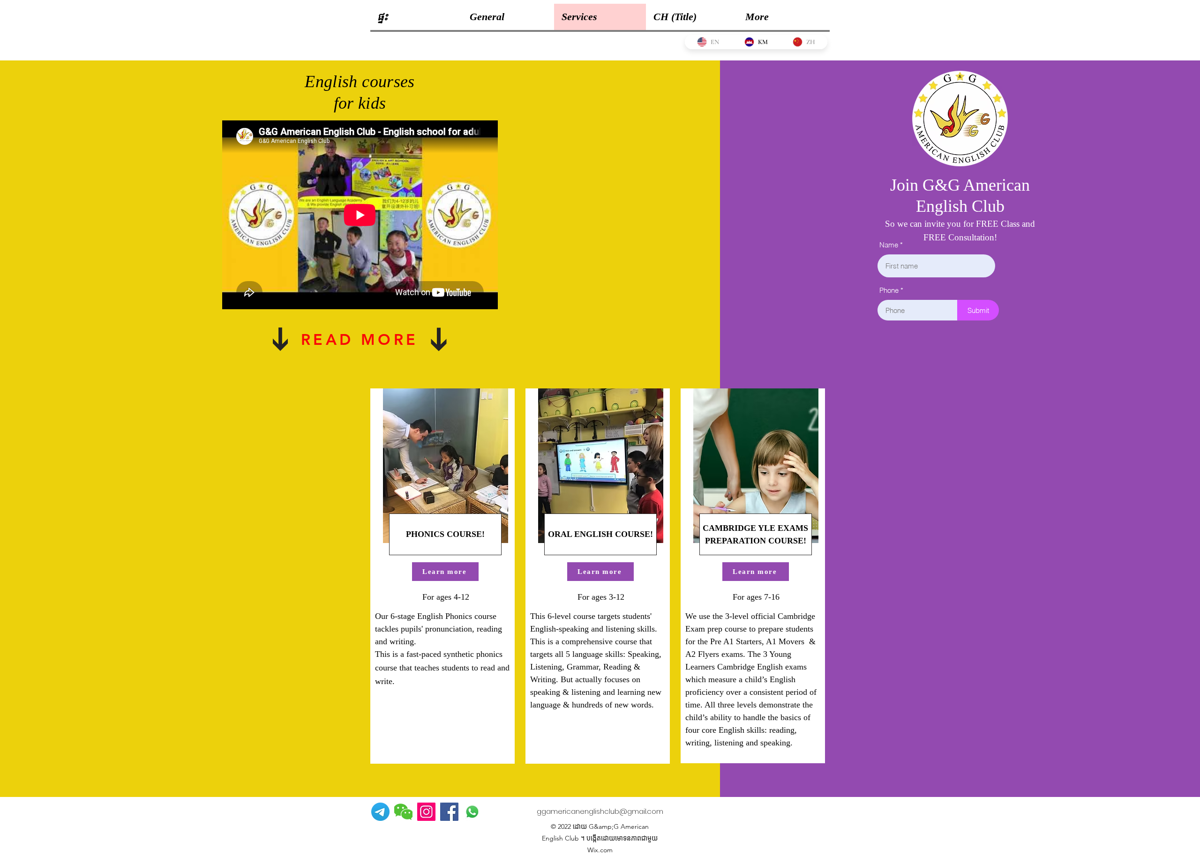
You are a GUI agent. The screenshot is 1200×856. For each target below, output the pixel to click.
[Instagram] (426, 812)
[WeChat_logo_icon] (403, 812)
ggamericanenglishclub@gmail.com (600, 811)
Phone (889, 290)
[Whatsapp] (472, 812)
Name (888, 244)
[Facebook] (449, 812)
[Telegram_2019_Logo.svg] (380, 812)
